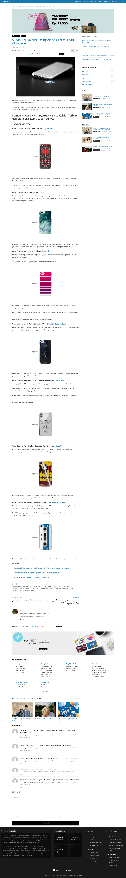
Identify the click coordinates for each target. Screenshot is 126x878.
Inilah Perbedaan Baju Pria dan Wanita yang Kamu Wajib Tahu (22, 719)
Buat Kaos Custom (88, 1)
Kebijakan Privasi (94, 858)
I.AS (15, 50)
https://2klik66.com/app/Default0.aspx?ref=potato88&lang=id (34, 613)
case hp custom (27, 586)
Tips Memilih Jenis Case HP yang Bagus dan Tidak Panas (98, 55)
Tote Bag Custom (96, 666)
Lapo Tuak (47, 128)
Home (13, 6)
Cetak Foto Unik (45, 682)
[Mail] (26, 619)
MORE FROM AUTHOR (35, 699)
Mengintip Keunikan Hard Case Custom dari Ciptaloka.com (38, 769)
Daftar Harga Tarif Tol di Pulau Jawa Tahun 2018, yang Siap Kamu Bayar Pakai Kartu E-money (49, 780)
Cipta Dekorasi (96, 81)
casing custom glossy (32, 588)
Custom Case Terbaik (57, 324)
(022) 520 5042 (75, 839)
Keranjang (114, 1)
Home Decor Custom (21, 682)
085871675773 (61, 839)
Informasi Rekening (95, 852)
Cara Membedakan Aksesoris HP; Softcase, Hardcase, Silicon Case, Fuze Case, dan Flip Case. (42, 568)
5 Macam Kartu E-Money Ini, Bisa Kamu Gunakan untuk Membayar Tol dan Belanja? (46, 745)
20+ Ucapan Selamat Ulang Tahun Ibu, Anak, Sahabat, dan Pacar (68, 719)
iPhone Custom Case (46, 666)
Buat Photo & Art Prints (115, 840)
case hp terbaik (47, 586)
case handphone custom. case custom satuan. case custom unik (35, 584)
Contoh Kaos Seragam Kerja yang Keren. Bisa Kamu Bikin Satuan (102, 147)
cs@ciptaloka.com (61, 851)
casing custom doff (18, 588)
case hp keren (37, 586)
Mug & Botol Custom (71, 664)
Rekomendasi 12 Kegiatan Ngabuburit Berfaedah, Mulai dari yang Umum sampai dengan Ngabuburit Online (63, 602)
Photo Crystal (44, 691)
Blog (100, 1)
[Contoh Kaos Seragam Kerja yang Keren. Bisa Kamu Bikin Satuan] (87, 149)
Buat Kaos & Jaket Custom (116, 834)
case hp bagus (17, 586)
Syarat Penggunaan (95, 861)
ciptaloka (72, 588)
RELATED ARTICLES (18, 699)
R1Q (47, 251)
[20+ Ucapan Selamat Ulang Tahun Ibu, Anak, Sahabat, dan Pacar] (68, 709)
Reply (21, 739)
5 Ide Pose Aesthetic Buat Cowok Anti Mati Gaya (44, 719)
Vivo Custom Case (46, 674)
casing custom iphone (46, 588)
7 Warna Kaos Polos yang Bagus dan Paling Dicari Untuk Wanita (98, 60)
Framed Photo (45, 689)
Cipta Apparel (16, 716)
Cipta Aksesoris (21, 6)
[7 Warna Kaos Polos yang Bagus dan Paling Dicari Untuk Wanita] (87, 140)
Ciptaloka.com (77, 1)
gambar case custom (28, 590)
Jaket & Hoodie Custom (22, 672)
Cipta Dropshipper (96, 84)
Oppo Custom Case (46, 672)
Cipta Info (23, 35)
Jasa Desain (93, 840)
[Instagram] (23, 619)
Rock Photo (44, 685)
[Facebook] (20, 619)
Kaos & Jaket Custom (21, 664)
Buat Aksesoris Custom (115, 842)
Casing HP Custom (46, 664)
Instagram (70, 870)
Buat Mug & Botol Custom (116, 845)
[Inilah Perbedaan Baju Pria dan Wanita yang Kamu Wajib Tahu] (22, 709)
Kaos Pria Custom (20, 666)
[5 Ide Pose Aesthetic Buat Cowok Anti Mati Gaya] (45, 709)
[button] (123, 1)
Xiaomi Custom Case (46, 670)
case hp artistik (65, 584)
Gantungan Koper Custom (99, 670)
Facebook (58, 870)
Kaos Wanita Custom (21, 668)
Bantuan (92, 834)
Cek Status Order (94, 845)
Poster (43, 687)
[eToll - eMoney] (63, 655)
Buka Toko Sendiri (114, 857)
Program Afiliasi (113, 865)
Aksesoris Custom (97, 664)
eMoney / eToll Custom (98, 668)
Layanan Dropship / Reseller (114, 861)
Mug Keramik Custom (72, 666)
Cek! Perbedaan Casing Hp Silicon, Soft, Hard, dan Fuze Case (28, 601)
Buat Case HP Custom (115, 837)
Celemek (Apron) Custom (22, 689)
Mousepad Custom (97, 674)
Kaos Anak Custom (21, 670)
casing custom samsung (61, 588)
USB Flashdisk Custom (98, 677)
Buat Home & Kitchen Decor (114, 849)
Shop (96, 1)
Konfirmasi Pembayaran (96, 842)
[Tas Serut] (63, 32)
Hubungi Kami (106, 1)
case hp (56, 584)
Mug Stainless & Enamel (73, 668)
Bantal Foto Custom (21, 687)
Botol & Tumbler (70, 670)
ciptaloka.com (17, 590)
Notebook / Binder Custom (99, 672)
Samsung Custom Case (47, 668)
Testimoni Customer (95, 855)
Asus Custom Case (46, 677)
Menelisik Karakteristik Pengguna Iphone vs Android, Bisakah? (39, 758)
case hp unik (57, 586)
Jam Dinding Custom (21, 685)
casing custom (66, 586)
